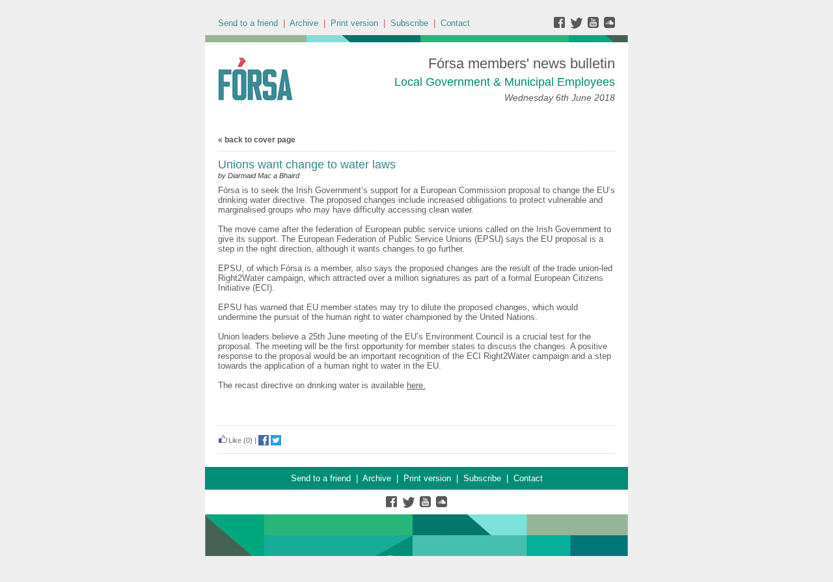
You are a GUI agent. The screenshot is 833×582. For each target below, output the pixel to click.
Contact (455, 23)
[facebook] (562, 26)
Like (234, 440)
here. (416, 385)
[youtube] (594, 26)
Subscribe (409, 23)
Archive (304, 23)
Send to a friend (248, 23)
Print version (354, 23)
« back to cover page (256, 139)
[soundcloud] (609, 26)
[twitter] (578, 26)
